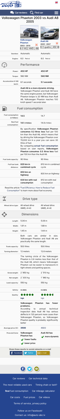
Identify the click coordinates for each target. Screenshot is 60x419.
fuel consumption (16, 391)
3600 (23, 328)
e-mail (43, 353)
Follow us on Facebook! (30, 410)
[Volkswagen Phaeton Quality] (27, 294)
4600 (43, 328)
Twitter (30, 353)
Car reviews (21, 12)
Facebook (18, 353)
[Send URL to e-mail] (36, 368)
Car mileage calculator (43, 391)
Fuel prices (29, 397)
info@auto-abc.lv (36, 415)
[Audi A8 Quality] (47, 294)
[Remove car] (36, 44)
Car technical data (38, 378)
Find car (39, 12)
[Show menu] (56, 13)
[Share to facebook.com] (22, 368)
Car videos (44, 397)
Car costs (15, 397)
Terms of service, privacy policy (30, 403)
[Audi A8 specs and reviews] (49, 33)
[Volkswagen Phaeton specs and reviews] (29, 31)
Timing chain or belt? (46, 384)
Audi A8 (44, 41)
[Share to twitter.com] (29, 368)
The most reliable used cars (17, 384)
